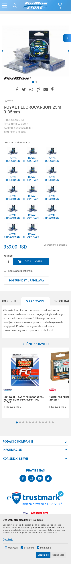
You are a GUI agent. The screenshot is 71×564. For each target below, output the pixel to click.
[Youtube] (39, 478)
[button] (15, 5)
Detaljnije (8, 539)
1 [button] (34, 82)
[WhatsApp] (31, 89)
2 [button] (37, 82)
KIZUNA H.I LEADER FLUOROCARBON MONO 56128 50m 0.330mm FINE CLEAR (24, 400)
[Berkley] (52, 389)
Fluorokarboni (14, 120)
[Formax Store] (35, 5)
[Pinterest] (52, 89)
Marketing (45, 547)
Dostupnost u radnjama (26, 280)
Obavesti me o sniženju (55, 245)
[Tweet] (24, 89)
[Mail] (46, 89)
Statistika (29, 547)
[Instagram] (31, 478)
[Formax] (17, 78)
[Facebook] (17, 89)
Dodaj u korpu (33, 261)
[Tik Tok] (48, 478)
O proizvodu (35, 301)
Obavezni (13, 547)
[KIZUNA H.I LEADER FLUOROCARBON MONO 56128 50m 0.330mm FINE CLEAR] (24, 370)
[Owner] (7, 389)
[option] (35, 51)
